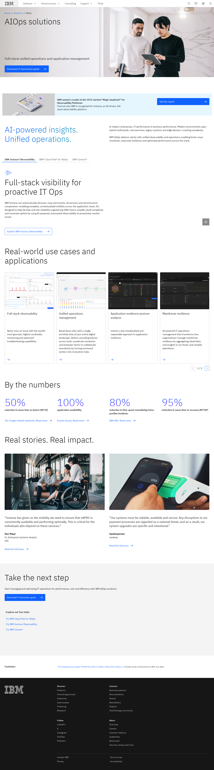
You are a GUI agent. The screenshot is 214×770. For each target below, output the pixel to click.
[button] (203, 3)
